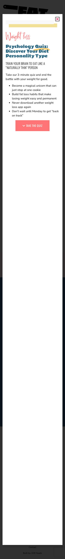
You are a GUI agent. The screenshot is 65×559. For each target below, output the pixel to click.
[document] (32, 279)
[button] (57, 19)
